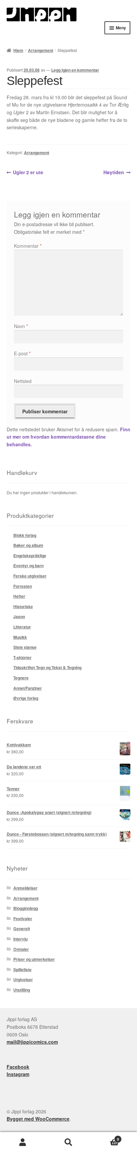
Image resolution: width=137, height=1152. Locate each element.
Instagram (18, 1074)
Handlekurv (105, 1137)
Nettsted (23, 381)
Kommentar (28, 245)
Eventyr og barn (28, 566)
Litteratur (22, 627)
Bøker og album (28, 545)
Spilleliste (22, 969)
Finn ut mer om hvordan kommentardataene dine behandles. (68, 437)
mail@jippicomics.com (32, 1041)
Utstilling (21, 990)
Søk (68, 1142)
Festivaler (22, 919)
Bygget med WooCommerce (38, 1118)
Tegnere (21, 678)
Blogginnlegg (25, 908)
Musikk (20, 637)
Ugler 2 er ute (28, 173)
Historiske (23, 606)
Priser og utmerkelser (34, 959)
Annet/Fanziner (27, 688)
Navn (21, 326)
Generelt (21, 929)
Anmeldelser (25, 888)
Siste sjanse (25, 647)
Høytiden (113, 173)
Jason (19, 616)
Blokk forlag (24, 535)
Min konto (23, 1142)
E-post (22, 353)
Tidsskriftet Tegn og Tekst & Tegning (47, 667)
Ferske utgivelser (30, 576)
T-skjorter (22, 657)
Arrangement (40, 50)
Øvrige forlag (25, 698)
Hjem (18, 50)
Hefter (19, 596)
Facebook (18, 1066)
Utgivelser (23, 979)
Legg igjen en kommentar (75, 70)
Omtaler (21, 949)
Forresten (22, 586)
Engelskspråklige (29, 556)
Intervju (20, 939)
